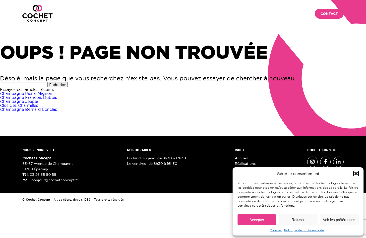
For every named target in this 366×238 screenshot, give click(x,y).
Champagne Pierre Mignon (26, 93)
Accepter (256, 220)
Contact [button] (329, 13)
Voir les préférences (339, 220)
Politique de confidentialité (304, 230)
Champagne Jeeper (19, 101)
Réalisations (99, 14)
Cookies (276, 230)
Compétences (134, 14)
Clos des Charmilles (19, 105)
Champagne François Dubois (28, 97)
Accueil (70, 14)
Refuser (298, 220)
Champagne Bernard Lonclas (28, 109)
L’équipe (163, 14)
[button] (356, 173)
